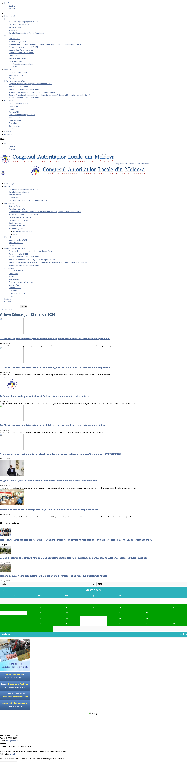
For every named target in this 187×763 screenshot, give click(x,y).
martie (10, 309)
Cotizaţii (12, 78)
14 (147, 613)
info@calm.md (12, 741)
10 (40, 613)
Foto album (13, 123)
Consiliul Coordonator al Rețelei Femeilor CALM (28, 33)
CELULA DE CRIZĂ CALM (18, 103)
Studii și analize (15, 55)
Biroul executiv (15, 27)
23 (13, 624)
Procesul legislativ (16, 61)
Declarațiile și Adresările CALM (21, 50)
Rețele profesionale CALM (14, 81)
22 (174, 618)
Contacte (8, 134)
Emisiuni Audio (15, 117)
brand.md (13, 754)
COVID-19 (13, 129)
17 (40, 618)
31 (40, 629)
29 (174, 624)
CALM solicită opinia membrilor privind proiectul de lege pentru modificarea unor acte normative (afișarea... (55, 425)
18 (67, 618)
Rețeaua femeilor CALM (18, 86)
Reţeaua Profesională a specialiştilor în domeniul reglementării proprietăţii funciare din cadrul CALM (49, 95)
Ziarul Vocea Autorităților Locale (22, 114)
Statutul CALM (14, 38)
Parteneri (8, 131)
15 (174, 613)
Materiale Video (15, 120)
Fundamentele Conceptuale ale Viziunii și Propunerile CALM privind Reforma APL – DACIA (45, 44)
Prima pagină (9, 16)
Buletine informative (17, 126)
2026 (6, 309)
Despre (7, 19)
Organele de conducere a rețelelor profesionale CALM (30, 84)
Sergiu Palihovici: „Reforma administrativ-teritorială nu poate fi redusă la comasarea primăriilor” (49, 480)
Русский (12, 9)
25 (67, 624)
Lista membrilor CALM (18, 72)
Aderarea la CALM (16, 75)
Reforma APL (14, 112)
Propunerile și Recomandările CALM (23, 47)
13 (120, 613)
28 (147, 624)
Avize (15, 67)
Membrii (7, 69)
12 (93, 613)
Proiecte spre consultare (23, 64)
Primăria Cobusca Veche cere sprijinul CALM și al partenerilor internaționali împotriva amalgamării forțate (53, 575)
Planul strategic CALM (18, 41)
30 (13, 629)
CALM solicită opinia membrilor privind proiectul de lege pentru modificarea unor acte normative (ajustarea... (55, 367)
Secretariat (13, 30)
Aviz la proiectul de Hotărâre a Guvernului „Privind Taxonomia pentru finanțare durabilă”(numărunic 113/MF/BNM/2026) (61, 454)
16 (13, 618)
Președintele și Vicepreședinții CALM (23, 22)
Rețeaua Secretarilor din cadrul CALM (24, 98)
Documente (9, 36)
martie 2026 (93, 590)
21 (147, 618)
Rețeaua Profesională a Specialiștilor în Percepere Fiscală (32, 92)
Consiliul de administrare (19, 24)
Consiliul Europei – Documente (21, 53)
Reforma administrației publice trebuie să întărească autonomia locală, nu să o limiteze (44, 396)
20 (120, 618)
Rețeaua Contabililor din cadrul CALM (24, 89)
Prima (2, 309)
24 (40, 624)
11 (67, 613)
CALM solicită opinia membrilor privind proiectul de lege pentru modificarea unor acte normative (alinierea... (55, 338)
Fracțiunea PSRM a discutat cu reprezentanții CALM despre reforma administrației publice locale (49, 509)
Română (7, 3)
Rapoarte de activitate (17, 58)
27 (120, 624)
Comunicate (13, 106)
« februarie (7, 634)
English (12, 6)
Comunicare (9, 100)
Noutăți (12, 109)
